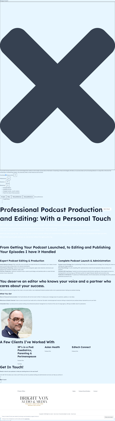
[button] (57, 86)
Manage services (7, 189)
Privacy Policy (21, 391)
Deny (8, 196)
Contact (68, 209)
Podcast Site (21, 360)
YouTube (20, 364)
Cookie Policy (6, 199)
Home (45, 209)
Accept (3, 196)
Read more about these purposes (11, 193)
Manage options (7, 187)
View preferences (17, 196)
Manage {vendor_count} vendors (11, 191)
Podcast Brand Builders (56, 209)
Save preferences (28, 196)
